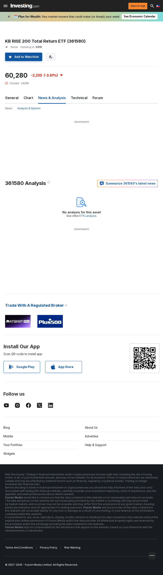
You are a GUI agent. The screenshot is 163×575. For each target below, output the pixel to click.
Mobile (8, 436)
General (11, 98)
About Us (91, 427)
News (8, 108)
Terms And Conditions (19, 547)
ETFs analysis (88, 215)
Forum (98, 98)
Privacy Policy (48, 547)
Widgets (9, 453)
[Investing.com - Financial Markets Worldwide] (25, 5)
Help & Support (95, 445)
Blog (6, 427)
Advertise (91, 436)
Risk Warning (72, 547)
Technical (79, 98)
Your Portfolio (12, 445)
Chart (28, 98)
